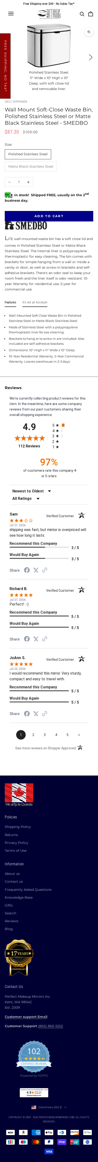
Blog (9, 929)
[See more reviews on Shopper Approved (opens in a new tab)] (44, 570)
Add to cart (49, 216)
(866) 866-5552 (50, 1026)
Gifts (9, 905)
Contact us (14, 881)
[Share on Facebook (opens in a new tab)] (27, 571)
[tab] (10, 303)
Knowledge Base (19, 897)
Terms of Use (15, 850)
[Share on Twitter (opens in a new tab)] (36, 570)
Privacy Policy (16, 843)
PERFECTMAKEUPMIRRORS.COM (56, 1117)
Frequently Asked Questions (28, 889)
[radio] (70, 425)
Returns (11, 835)
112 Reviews (33, 446)
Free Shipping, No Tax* (5, 66)
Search (10, 913)
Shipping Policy (18, 827)
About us (12, 874)
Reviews (11, 921)
